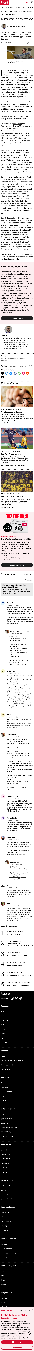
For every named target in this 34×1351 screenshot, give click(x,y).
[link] (3, 7)
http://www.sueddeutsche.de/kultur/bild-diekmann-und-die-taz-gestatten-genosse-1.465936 (20, 726)
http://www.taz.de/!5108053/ (16, 854)
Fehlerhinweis (24, 366)
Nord (2, 1038)
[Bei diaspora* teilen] (23, 373)
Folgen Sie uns (5, 998)
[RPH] (3, 904)
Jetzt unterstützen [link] (17, 318)
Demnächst (5, 1212)
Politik (3, 1011)
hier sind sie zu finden (9, 593)
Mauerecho (5, 1163)
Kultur (3, 1025)
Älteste (31, 574)
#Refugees (4, 360)
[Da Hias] (3, 886)
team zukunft (5, 1185)
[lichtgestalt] (3, 838)
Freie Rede (4, 1167)
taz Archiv (4, 1257)
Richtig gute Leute (7, 1065)
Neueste (25, 574)
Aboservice (5, 1302)
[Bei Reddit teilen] (27, 373)
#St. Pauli (4, 358)
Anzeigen (4, 1284)
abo (2, 1114)
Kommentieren (13, 366)
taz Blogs (4, 1244)
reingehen (4, 1172)
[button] (31, 2)
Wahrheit (4, 1042)
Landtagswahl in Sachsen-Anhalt (12, 1060)
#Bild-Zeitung (12, 358)
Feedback (4, 1298)
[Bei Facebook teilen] (15, 373)
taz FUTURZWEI (6, 1248)
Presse (3, 1101)
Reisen (3, 1271)
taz (5, 993)
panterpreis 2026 (7, 1136)
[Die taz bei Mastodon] (12, 999)
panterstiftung (6, 1132)
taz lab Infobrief (6, 1199)
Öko (2, 1016)
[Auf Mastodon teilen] (6, 373)
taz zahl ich (5, 1123)
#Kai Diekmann (21, 358)
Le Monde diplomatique (9, 1253)
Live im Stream (6, 1221)
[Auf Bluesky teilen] (10, 373)
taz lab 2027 (5, 1230)
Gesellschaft (5, 1020)
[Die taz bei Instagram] (20, 999)
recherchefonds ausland (9, 1127)
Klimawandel (5, 1069)
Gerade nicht (24, 1310)
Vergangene (5, 1226)
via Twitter (17, 124)
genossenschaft (6, 1119)
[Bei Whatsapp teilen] (19, 373)
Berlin (3, 1034)
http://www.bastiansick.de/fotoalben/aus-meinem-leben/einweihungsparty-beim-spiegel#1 (19, 876)
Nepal (3, 1056)
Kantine (3, 1276)
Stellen (3, 1096)
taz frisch (4, 1190)
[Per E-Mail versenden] (2, 373)
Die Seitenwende (6, 1092)
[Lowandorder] (7, 632)
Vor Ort (3, 1217)
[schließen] (31, 1310)
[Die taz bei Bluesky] (16, 999)
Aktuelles (4, 1083)
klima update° (5, 1159)
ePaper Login (5, 1307)
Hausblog (4, 1087)
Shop (3, 1280)
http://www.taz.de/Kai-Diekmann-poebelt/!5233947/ (18, 782)
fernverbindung (6, 1154)
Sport (3, 1029)
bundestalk (5, 1150)
